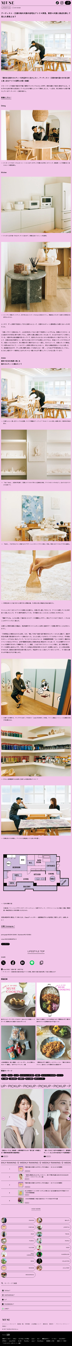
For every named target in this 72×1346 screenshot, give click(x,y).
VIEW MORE (36, 1209)
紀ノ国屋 (5, 1079)
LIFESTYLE (6, 8)
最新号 (51, 1324)
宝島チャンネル (6, 1338)
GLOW (19, 1341)
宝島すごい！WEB (61, 1341)
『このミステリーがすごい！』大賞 (11, 1343)
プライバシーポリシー (62, 1324)
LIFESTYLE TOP (36, 951)
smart (33, 1341)
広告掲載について (36, 1324)
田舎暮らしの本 (50, 1341)
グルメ (10, 1075)
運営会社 (45, 1324)
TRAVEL (27, 1194)
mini (38, 1338)
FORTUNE (27, 1171)
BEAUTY (6, 1156)
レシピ (4, 1075)
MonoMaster (40, 1341)
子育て (38, 1075)
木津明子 (21, 1079)
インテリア (5, 944)
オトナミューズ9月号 (48, 1075)
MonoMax (26, 1341)
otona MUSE (12, 1341)
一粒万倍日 (12, 1079)
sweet (33, 1338)
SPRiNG (4, 1341)
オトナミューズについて (9, 1324)
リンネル (54, 1338)
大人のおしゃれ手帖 (24, 1338)
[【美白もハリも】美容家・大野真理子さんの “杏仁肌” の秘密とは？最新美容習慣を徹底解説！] (22, 1118)
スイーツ (60, 1075)
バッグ (16, 1075)
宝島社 (4, 1326)
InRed (14, 1338)
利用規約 (27, 1324)
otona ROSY (62, 1338)
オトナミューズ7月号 (27, 1075)
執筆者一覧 (20, 1324)
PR (2, 1156)
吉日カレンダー (40, 1079)
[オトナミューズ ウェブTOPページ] (36, 1320)
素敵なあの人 (45, 1338)
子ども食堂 (29, 1079)
